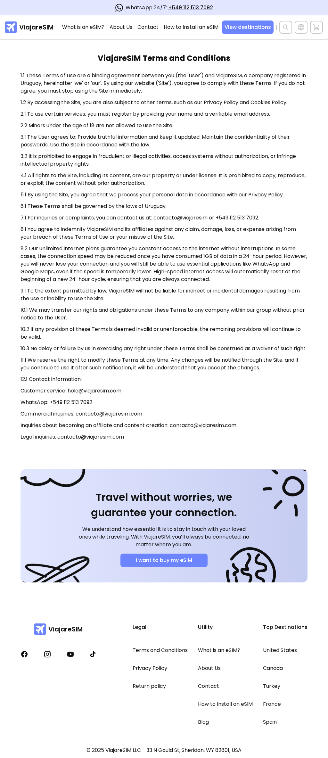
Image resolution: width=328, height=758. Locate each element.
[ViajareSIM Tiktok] (93, 654)
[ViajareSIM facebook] (24, 654)
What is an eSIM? (83, 27)
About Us (121, 27)
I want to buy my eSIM (164, 560)
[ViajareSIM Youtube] (70, 654)
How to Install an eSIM (191, 27)
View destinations (248, 27)
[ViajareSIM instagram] (47, 654)
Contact (148, 27)
